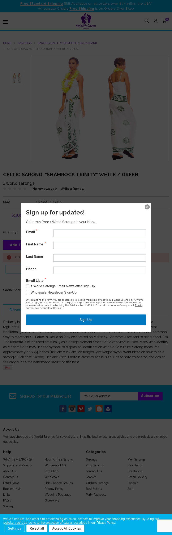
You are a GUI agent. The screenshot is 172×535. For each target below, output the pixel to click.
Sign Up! (86, 319)
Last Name (34, 256)
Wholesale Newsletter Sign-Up (54, 292)
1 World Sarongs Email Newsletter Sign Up (63, 286)
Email (30, 232)
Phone (31, 269)
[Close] (147, 206)
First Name (34, 244)
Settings (14, 528)
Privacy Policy (105, 522)
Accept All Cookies (66, 528)
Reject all (37, 528)
